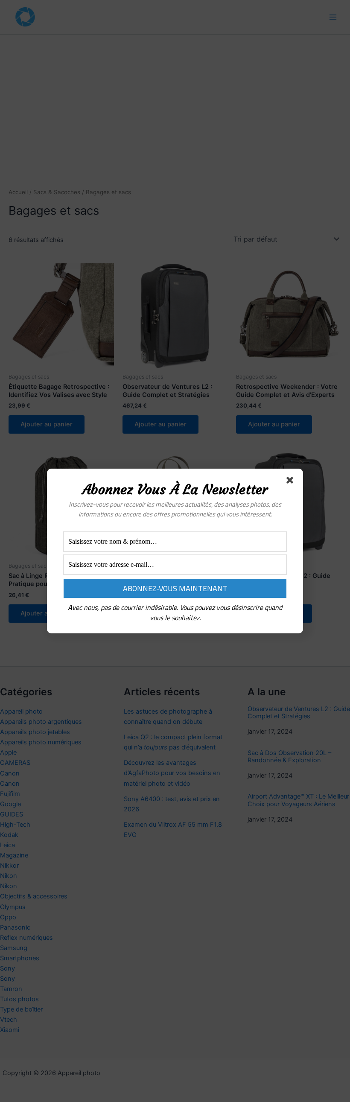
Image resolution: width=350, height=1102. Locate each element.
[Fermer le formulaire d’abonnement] (291, 482)
